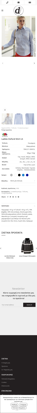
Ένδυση (14, 128)
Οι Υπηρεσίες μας (6, 370)
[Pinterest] (13, 197)
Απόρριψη (23, 404)
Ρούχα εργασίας (6, 130)
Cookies (4, 382)
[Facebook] (8, 197)
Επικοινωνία (5, 386)
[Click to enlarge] (5, 110)
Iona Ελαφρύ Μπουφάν (27, 256)
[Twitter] (10, 197)
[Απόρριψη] (17, 410)
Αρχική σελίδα (5, 128)
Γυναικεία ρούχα (23, 128)
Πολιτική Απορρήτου (8, 379)
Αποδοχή (14, 404)
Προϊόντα (4, 366)
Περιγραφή (5, 206)
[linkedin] (16, 197)
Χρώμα (3, 175)
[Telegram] (18, 197)
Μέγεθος (4, 181)
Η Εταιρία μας (5, 363)
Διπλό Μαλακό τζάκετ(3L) (10, 257)
